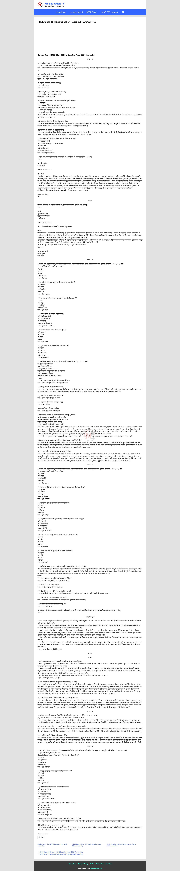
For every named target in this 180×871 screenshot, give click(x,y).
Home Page (61, 12)
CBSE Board (91, 12)
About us (108, 864)
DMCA (92, 864)
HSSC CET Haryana (109, 12)
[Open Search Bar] (123, 12)
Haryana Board (76, 12)
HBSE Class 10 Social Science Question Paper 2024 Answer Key (61, 854)
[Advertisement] (90, 40)
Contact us (100, 864)
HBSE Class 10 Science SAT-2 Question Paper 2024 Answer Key (61, 852)
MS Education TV (55, 3)
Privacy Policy (83, 864)
